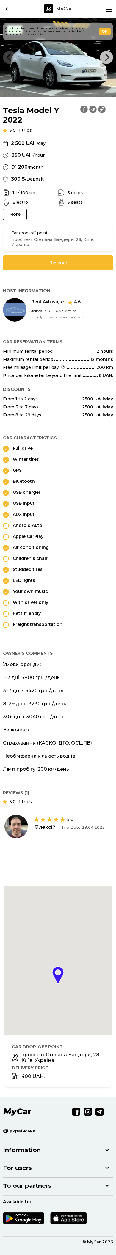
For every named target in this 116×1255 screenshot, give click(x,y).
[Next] (106, 57)
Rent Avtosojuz (56, 301)
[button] (58, 975)
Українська (22, 1131)
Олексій (45, 827)
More (15, 214)
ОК (105, 31)
